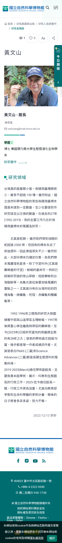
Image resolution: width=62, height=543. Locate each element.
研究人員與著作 (47, 23)
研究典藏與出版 (26, 23)
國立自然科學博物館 (23, 9)
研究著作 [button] (10, 162)
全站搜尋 (47, 7)
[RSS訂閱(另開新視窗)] (43, 460)
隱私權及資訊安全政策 (31, 512)
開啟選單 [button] (55, 7)
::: (2, 25)
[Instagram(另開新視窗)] (26, 460)
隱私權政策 (37, 538)
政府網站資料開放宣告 (31, 508)
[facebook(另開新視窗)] (18, 460)
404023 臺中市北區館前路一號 (32, 481)
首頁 (10, 23)
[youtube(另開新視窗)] (35, 460)
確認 (52, 538)
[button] (31, 38)
